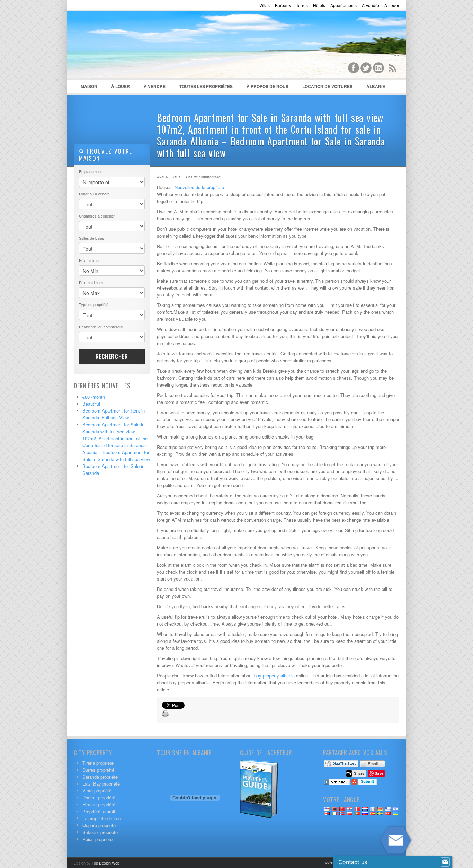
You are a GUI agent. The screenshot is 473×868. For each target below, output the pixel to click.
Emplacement (90, 171)
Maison (89, 86)
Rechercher (112, 356)
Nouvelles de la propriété (199, 187)
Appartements (343, 5)
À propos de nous (267, 86)
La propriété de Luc (101, 818)
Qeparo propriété (99, 825)
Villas (264, 5)
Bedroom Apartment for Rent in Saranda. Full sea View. (113, 414)
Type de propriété (93, 304)
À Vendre (370, 5)
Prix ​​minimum (90, 260)
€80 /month (93, 396)
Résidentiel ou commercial (101, 326)
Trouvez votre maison (105, 154)
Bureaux (283, 5)
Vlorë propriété (96, 790)
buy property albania (274, 675)
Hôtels (319, 5)
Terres (302, 5)
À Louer (391, 5)
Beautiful (91, 403)
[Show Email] (445, 862)
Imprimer (165, 713)
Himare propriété (98, 804)
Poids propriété (97, 839)
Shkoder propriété (100, 832)
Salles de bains (91, 238)
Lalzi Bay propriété (101, 783)
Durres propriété (98, 770)
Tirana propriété (98, 763)
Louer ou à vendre (94, 193)
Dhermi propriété (98, 797)
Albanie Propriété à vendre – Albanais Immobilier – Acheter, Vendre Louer (126, 45)
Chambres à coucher (97, 216)
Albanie (372, 88)
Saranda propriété (100, 776)
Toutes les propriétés (206, 86)
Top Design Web (105, 863)
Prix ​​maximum (91, 282)
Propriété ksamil (98, 811)
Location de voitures (327, 86)
